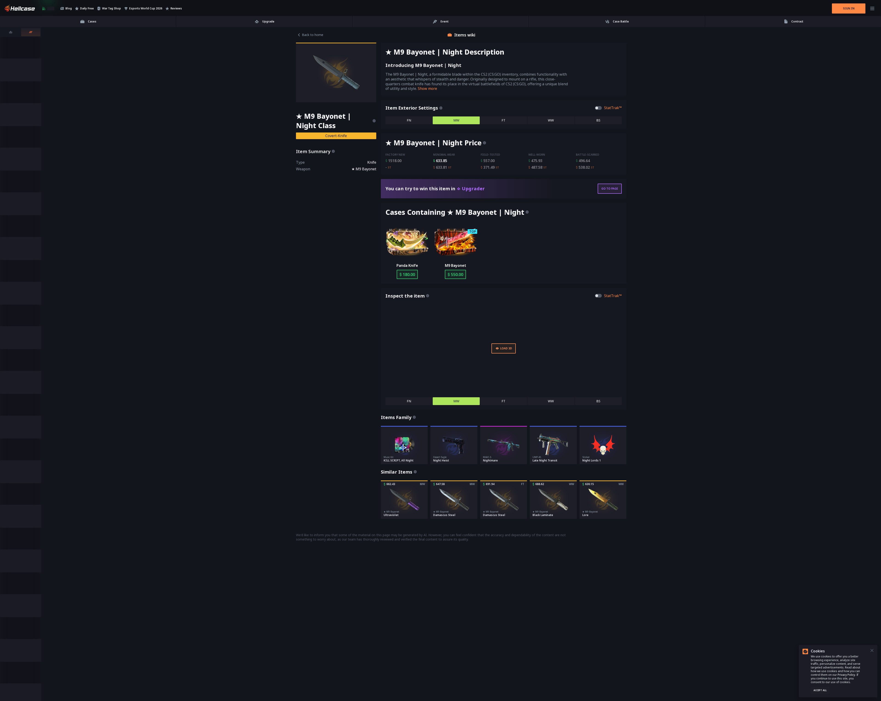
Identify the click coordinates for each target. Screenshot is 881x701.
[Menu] (872, 8)
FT (503, 120)
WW (551, 120)
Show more (427, 88)
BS (598, 120)
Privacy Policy (846, 675)
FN (409, 120)
